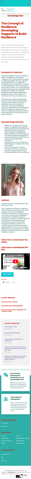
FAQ (2, 457)
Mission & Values (20, 441)
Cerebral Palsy (5, 438)
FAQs (17, 435)
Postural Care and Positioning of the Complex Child (13, 310)
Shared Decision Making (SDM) (11, 306)
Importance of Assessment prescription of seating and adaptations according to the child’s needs (15, 348)
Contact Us (4, 460)
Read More (11, 472)
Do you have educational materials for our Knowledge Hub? (17, 376)
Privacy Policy (5, 423)
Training (3, 443)
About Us (3, 435)
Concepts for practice (7, 441)
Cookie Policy (4, 426)
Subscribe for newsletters (16, 398)
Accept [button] (18, 476)
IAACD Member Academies (23, 438)
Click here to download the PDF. (14, 248)
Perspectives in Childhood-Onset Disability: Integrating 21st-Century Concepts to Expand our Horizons (15, 358)
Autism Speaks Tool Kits (9, 302)
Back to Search (7, 274)
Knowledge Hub (20, 443)
